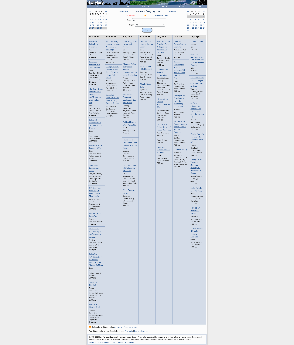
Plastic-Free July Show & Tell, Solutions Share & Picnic (197, 138)
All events (118, 327)
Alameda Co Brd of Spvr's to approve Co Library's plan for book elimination (130, 69)
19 (90, 25)
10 (103, 20)
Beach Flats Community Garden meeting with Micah (129, 98)
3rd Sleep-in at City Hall (95, 283)
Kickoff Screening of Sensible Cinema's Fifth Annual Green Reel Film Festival (179, 69)
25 (106, 25)
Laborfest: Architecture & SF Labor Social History (95, 123)
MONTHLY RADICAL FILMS (195, 211)
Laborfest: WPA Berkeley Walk (95, 146)
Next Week (172, 11)
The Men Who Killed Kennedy (146, 67)
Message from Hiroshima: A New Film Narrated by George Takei (179, 101)
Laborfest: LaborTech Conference (93, 44)
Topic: (129, 20)
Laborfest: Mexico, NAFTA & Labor (163, 150)
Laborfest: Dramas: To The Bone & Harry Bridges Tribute (112, 99)
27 (93, 28)
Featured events (130, 327)
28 (95, 28)
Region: (131, 25)
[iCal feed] (90, 327)
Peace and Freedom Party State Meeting (95, 64)
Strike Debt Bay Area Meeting (197, 189)
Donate (198, 6)
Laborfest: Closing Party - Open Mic (180, 44)
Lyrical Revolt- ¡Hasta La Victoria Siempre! (197, 232)
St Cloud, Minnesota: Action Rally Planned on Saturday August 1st (197, 110)
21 (95, 25)
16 (101, 22)
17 (103, 22)
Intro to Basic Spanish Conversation (162, 72)
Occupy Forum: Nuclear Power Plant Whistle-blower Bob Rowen (112, 72)
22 (98, 25)
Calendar (164, 6)
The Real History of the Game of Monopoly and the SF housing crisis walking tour (96, 96)
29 (98, 28)
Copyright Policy (104, 342)
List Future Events (161, 15)
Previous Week (123, 11)
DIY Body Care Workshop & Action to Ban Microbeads (95, 191)
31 (103, 28)
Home (95, 6)
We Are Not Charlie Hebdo (95, 305)
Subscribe (145, 6)
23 (101, 25)
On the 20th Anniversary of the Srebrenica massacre (95, 232)
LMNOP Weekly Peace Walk (95, 214)
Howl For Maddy (180, 149)
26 (90, 28)
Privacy (113, 342)
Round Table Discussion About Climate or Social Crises (130, 143)
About (111, 6)
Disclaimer (92, 342)
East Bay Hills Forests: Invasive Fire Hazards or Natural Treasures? (180, 126)
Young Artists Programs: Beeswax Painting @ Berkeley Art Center (196, 166)
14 (95, 22)
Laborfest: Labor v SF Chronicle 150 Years (129, 168)
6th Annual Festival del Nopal (94, 168)
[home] (108, 3)
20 (93, 25)
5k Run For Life (197, 41)
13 (93, 22)
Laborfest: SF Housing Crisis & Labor (147, 44)
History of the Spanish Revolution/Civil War (163, 103)
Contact (127, 6)
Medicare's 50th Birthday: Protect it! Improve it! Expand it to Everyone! (164, 47)
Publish (181, 6)
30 (101, 28)
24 (103, 25)
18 (106, 22)
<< (90, 11)
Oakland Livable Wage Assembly (129, 123)
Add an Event (130, 15)
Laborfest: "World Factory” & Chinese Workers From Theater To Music (96, 259)
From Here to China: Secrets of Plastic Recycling (164, 127)
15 (98, 22)
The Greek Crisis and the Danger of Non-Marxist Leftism (197, 81)
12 (90, 22)
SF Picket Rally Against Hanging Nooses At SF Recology (113, 45)
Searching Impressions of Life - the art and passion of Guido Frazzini (197, 59)
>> (106, 11)
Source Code (129, 342)
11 (106, 20)
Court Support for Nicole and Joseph (130, 44)
